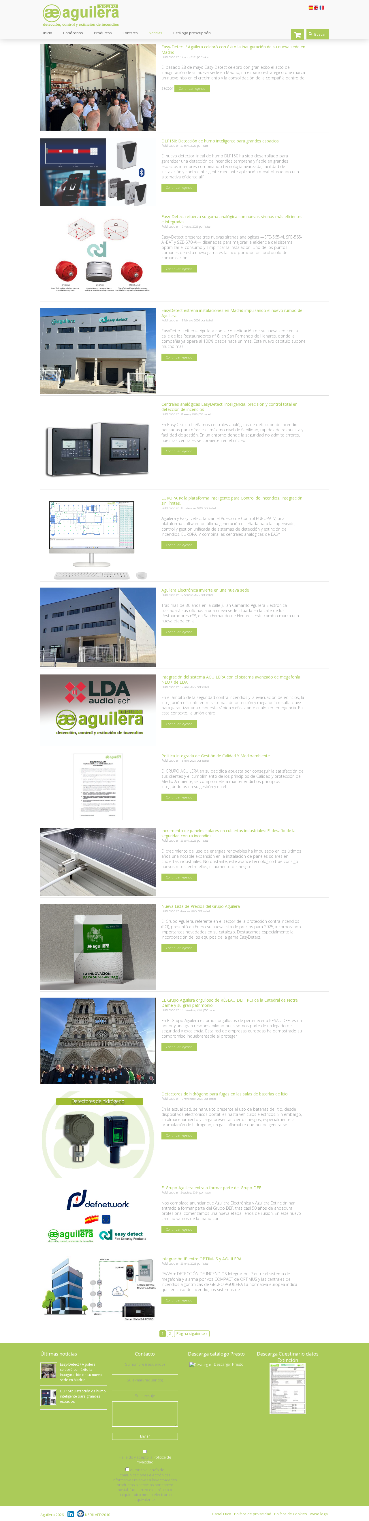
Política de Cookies (290, 1514)
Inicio (47, 33)
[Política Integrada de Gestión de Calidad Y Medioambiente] (98, 819)
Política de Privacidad (153, 1460)
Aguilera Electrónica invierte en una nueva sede (205, 590)
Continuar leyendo (192, 88)
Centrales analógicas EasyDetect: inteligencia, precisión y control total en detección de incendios (229, 406)
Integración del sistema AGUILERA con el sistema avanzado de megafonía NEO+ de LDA (230, 679)
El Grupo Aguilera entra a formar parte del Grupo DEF (211, 1187)
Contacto (130, 33)
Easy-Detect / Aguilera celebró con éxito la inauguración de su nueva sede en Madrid (233, 49)
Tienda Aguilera (297, 34)
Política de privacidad (252, 1514)
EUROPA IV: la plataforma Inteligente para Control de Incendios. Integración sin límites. (231, 500)
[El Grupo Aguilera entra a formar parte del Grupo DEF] (98, 1247)
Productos (103, 33)
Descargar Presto (228, 1364)
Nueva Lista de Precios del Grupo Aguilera (200, 906)
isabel (206, 57)
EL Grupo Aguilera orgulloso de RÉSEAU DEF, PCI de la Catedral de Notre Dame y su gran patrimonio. (229, 1002)
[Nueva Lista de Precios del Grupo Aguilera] (98, 988)
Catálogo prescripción (192, 33)
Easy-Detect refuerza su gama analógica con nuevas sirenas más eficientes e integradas (231, 219)
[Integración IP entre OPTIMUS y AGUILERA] (98, 1319)
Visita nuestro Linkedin (71, 1513)
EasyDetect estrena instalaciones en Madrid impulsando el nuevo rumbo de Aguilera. (231, 313)
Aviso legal (319, 1514)
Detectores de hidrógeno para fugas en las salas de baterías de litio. (225, 1094)
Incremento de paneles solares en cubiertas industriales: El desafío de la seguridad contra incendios (228, 833)
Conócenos (73, 33)
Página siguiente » (192, 1333)
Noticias (155, 33)
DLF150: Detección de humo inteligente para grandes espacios (220, 141)
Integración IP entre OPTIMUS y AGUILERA (201, 1258)
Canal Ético (221, 1514)
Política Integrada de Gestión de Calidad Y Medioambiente (215, 755)
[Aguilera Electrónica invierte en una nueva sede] (98, 665)
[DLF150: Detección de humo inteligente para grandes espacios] (98, 204)
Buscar (320, 34)
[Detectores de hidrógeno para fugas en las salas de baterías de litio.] (98, 1176)
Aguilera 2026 (52, 1514)
